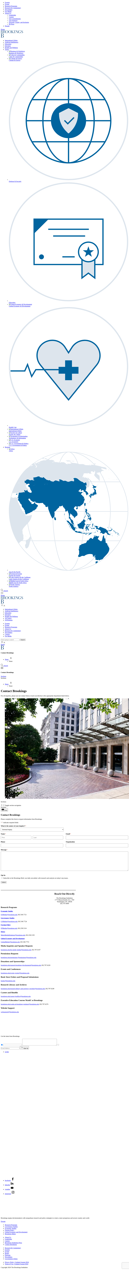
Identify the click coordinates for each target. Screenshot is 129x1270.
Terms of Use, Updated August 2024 (16, 1264)
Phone (3, 842)
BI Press (11, 24)
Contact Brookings (11, 1244)
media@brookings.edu (24, 950)
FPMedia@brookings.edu (9, 928)
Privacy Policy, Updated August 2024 (17, 1262)
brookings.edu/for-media (8, 950)
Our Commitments (15, 19)
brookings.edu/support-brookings (11, 965)
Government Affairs (11, 1259)
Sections (3, 676)
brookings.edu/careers (8, 996)
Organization (70, 842)
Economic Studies (10, 1228)
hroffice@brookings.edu (23, 996)
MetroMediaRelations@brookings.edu (13, 935)
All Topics (8, 618)
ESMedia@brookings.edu (9, 914)
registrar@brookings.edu (31, 1004)
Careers (11, 17)
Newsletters (8, 10)
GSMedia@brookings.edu (9, 921)
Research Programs (11, 6)
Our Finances (13, 20)
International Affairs (11, 40)
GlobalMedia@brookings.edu (10, 942)
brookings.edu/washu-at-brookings (12, 1004)
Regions (7, 447)
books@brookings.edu (8, 981)
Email (68, 834)
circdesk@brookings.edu (37, 989)
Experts (7, 2)
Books (7, 1253)
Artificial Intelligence (11, 42)
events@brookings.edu (22, 973)
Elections (8, 46)
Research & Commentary (13, 8)
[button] (64, 806)
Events (7, 4)
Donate (7, 26)
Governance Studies (11, 1227)
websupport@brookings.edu (10, 1012)
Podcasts (7, 1255)
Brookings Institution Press (13, 1243)
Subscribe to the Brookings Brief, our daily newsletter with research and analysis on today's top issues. (35, 878)
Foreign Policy (9, 1230)
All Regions (8, 620)
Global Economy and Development (16, 1232)
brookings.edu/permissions (9, 957)
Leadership (12, 15)
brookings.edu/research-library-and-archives (15, 989)
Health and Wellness (11, 48)
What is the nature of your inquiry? (13, 826)
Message (4, 850)
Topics (7, 49)
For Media (8, 11)
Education (8, 44)
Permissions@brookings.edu (27, 957)
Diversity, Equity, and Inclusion (19, 22)
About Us (8, 13)
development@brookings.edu (31, 965)
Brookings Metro (10, 1234)
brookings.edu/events (7, 973)
